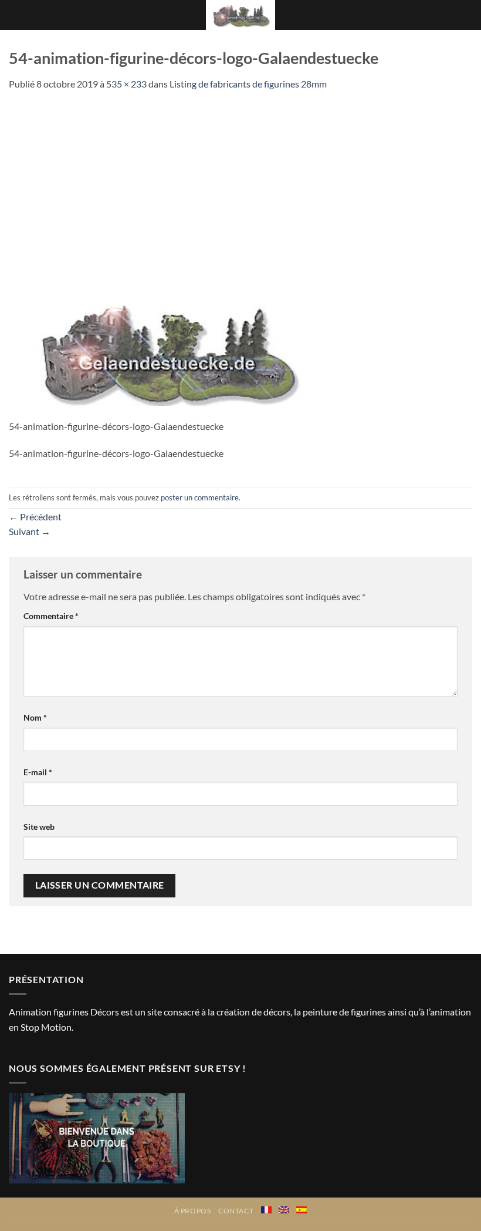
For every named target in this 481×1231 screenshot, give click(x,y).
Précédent (35, 516)
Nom (35, 717)
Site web (39, 827)
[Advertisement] (240, 179)
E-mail (37, 772)
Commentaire (51, 616)
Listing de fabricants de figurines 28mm (248, 83)
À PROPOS (192, 1210)
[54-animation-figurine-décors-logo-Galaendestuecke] (166, 348)
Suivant (29, 531)
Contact (235, 1210)
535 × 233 (126, 83)
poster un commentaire (200, 497)
